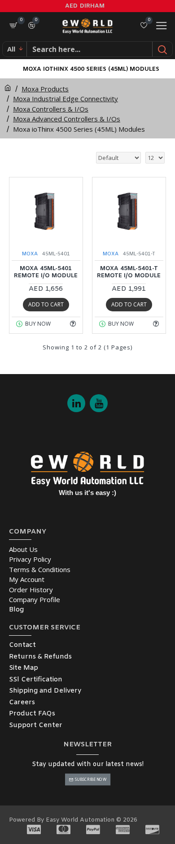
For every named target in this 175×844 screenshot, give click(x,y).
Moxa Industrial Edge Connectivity (65, 98)
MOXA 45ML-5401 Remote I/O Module (46, 272)
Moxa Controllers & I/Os (50, 108)
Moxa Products (45, 88)
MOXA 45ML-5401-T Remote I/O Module (129, 272)
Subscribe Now (90, 779)
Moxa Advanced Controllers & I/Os (66, 118)
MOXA (30, 254)
